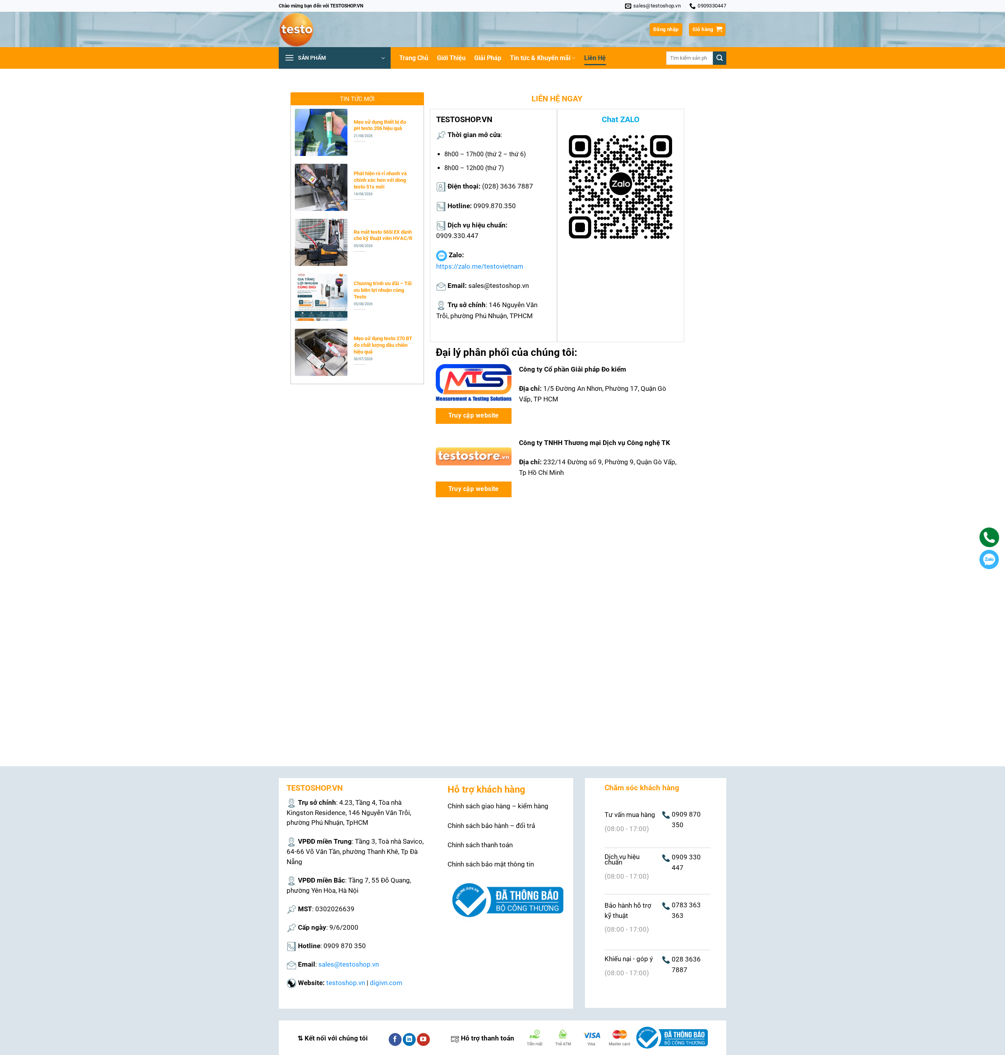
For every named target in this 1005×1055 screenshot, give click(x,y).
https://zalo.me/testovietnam (479, 266)
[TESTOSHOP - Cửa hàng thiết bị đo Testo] (318, 29)
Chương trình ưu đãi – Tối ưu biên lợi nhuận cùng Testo (382, 289)
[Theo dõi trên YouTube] (423, 1039)
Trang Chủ (413, 58)
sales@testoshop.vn (348, 964)
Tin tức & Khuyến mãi (540, 58)
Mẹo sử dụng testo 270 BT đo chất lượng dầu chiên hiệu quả (383, 344)
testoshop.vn (345, 983)
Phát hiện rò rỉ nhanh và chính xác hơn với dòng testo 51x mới (380, 179)
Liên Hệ (595, 58)
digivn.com (386, 983)
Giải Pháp (487, 58)
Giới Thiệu (451, 58)
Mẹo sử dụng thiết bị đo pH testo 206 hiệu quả (380, 125)
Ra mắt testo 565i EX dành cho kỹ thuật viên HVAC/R (383, 235)
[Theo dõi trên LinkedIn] (409, 1039)
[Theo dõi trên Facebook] (395, 1039)
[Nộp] (719, 58)
